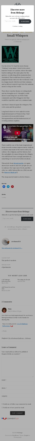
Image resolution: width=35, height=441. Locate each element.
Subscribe (25, 21)
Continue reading (17, 26)
